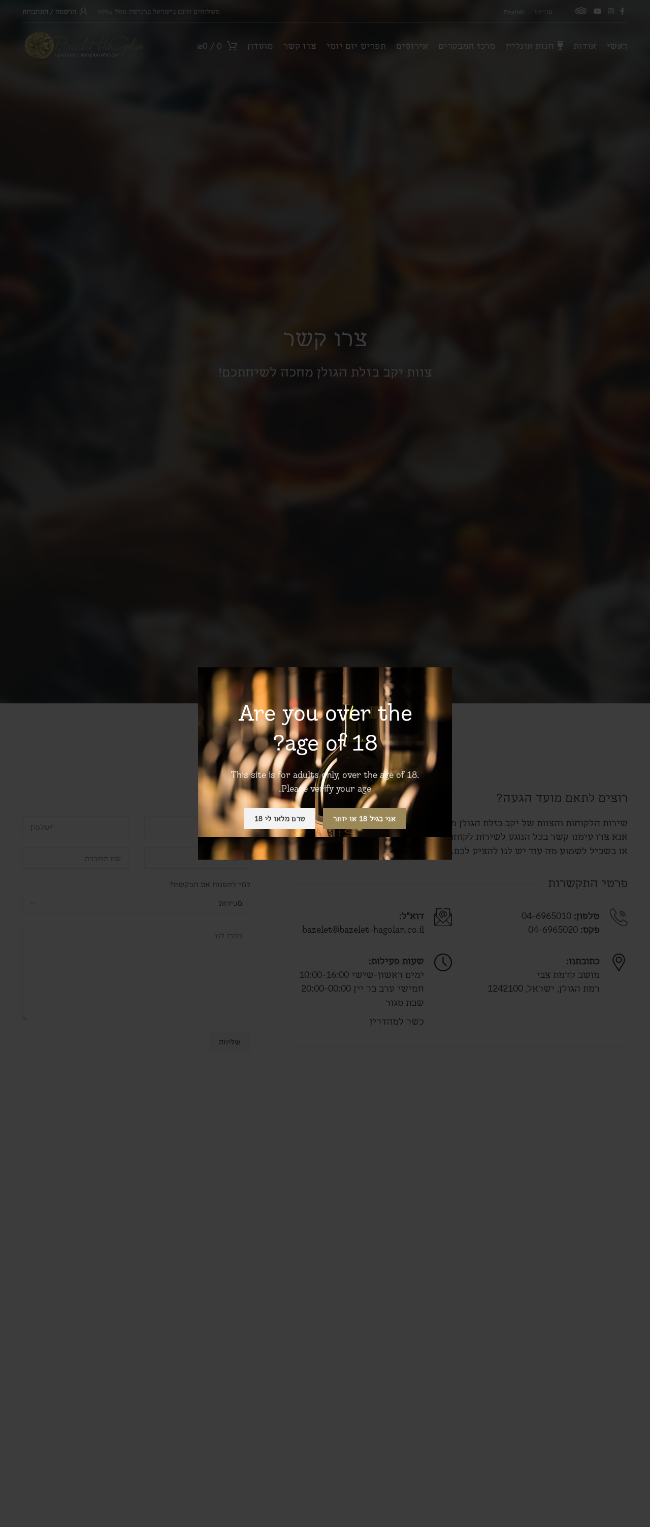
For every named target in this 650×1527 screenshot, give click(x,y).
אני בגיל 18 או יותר (364, 818)
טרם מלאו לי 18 (279, 818)
